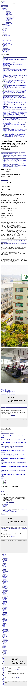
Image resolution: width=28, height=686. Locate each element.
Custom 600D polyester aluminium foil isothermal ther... (15, 115)
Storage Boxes (9, 23)
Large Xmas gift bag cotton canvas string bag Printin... (15, 129)
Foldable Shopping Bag (6, 392)
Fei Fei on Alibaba (7, 506)
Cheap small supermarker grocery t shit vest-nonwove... (15, 69)
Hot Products (24, 509)
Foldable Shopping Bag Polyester (8, 394)
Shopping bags (6, 35)
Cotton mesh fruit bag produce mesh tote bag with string (15, 133)
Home (4, 8)
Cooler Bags (8, 12)
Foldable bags (9, 20)
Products (5, 9)
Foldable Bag (3, 389)
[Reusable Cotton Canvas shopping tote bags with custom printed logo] (14, 471)
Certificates (5, 26)
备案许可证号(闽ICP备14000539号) (9, 511)
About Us (5, 24)
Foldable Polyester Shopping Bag (8, 391)
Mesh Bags (8, 22)
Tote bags (8, 11)
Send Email (3, 514)
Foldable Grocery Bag (5, 390)
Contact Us (5, 28)
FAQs (4, 30)
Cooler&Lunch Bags (7, 44)
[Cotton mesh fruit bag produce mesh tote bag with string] (13, 439)
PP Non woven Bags (10, 15)
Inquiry (2, 491)
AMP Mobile (8, 510)
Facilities (8, 25)
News (4, 29)
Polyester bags (9, 14)
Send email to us (4, 180)
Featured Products (7, 40)
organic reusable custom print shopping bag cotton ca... (15, 112)
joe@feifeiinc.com (10, 502)
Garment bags (9, 19)
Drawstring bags (9, 18)
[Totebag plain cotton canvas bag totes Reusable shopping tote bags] (14, 463)
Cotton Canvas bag (10, 17)
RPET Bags (8, 13)
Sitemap (3, 510)
